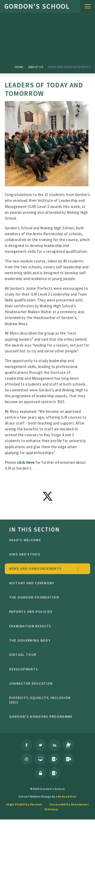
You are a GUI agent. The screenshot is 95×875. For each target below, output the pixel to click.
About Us (35, 67)
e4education (66, 796)
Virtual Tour (22, 654)
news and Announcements (69, 67)
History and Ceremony (31, 583)
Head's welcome (25, 540)
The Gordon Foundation (34, 597)
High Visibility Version (24, 804)
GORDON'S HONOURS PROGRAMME (40, 716)
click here (25, 462)
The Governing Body (29, 640)
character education (31, 683)
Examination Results (30, 626)
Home (19, 67)
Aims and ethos (24, 554)
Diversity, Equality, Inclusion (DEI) (40, 700)
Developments (23, 669)
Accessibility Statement (69, 804)
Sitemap (51, 809)
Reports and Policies (31, 611)
